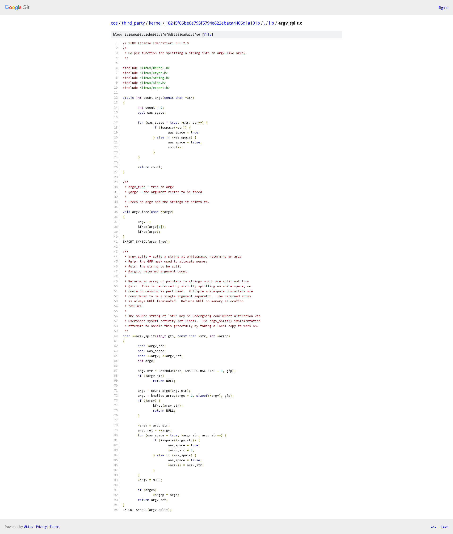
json (444, 526)
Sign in (443, 7)
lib (271, 23)
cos (114, 23)
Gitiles (28, 526)
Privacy (41, 526)
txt (433, 526)
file (207, 35)
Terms (54, 526)
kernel (155, 23)
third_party (133, 23)
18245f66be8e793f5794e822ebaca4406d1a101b (213, 23)
